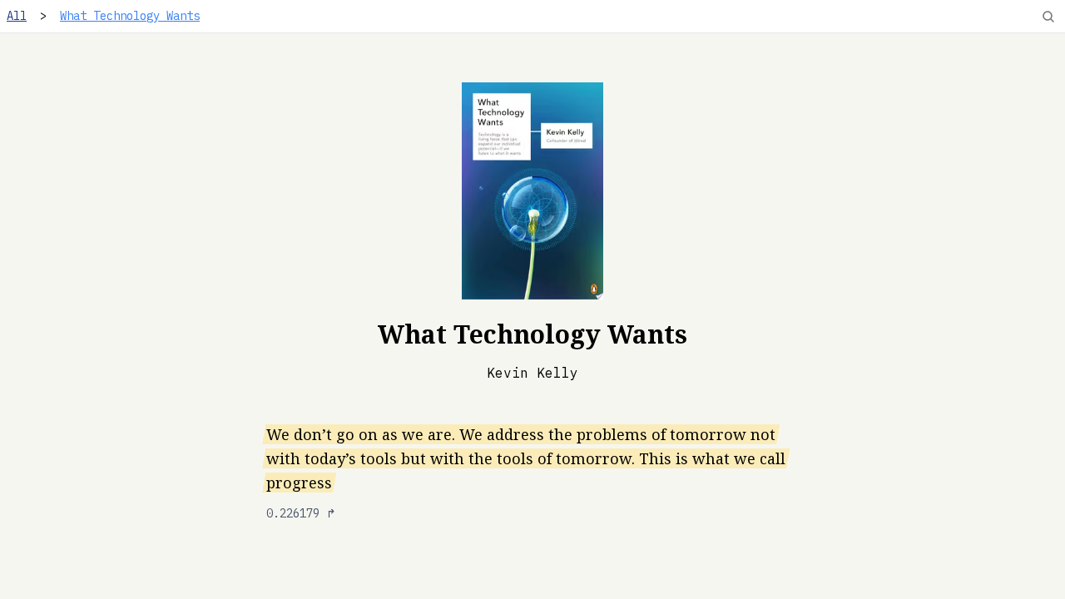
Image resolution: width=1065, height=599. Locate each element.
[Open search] (1048, 16)
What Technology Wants (130, 15)
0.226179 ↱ (301, 513)
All (17, 15)
